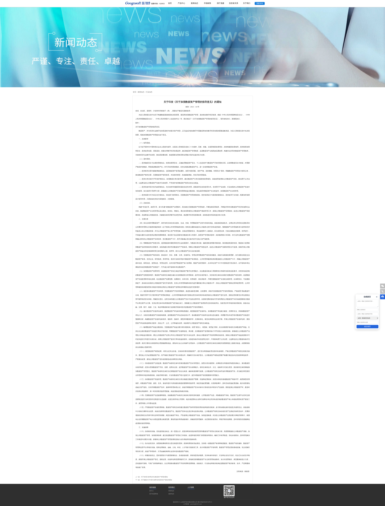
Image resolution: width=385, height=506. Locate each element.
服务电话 (171, 494)
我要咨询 (259, 3)
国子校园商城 (153, 494)
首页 (134, 92)
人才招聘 (190, 487)
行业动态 (149, 92)
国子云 (151, 491)
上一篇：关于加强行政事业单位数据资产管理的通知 (151, 477)
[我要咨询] (260, 1)
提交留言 (367, 326)
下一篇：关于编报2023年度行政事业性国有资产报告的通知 (153, 480)
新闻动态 (141, 92)
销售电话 (171, 491)
